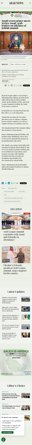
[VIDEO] (16, 254)
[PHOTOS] (16, 221)
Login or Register (7, 432)
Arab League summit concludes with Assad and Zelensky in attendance (13, 235)
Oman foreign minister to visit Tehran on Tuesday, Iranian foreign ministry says (10, 318)
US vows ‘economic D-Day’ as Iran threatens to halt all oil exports (10, 327)
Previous (2, 43)
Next (30, 43)
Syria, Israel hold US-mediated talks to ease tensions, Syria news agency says (9, 335)
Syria (5, 194)
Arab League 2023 (12, 188)
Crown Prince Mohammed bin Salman (13, 198)
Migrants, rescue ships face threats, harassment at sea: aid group (10, 309)
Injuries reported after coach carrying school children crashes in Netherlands (9, 300)
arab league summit (9, 191)
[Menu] (2, 3)
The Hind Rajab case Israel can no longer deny (11, 407)
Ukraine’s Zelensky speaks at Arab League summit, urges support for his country (15, 269)
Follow (27, 85)
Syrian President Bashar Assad (12, 201)
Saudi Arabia (22, 191)
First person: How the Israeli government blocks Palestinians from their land (11, 396)
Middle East (5, 391)
